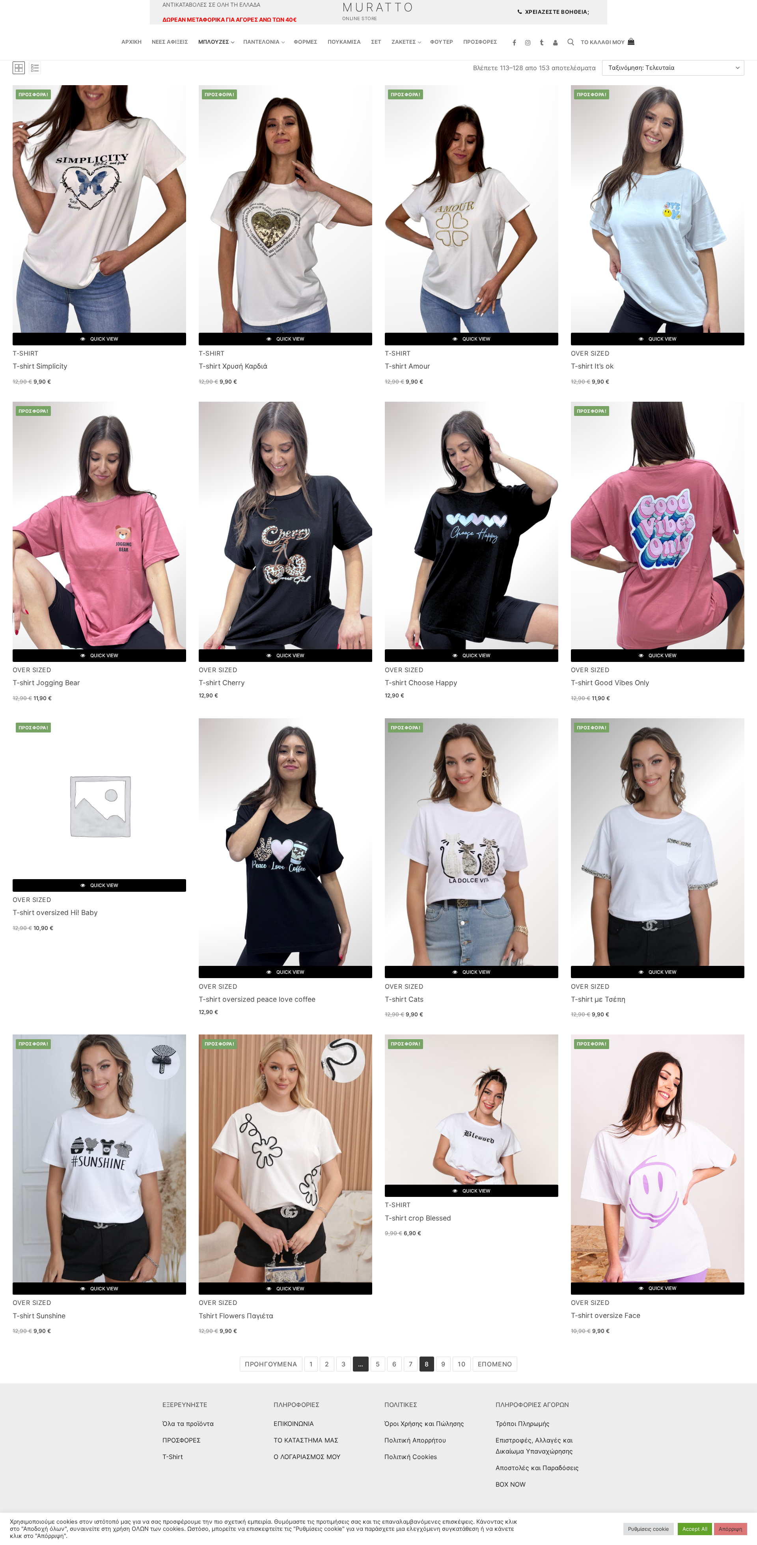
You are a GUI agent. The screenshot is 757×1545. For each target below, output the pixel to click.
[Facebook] (514, 42)
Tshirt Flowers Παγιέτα (236, 1316)
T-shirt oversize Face (605, 1315)
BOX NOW (511, 1484)
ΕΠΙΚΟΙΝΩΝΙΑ (294, 1424)
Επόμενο (495, 1364)
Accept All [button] (694, 1529)
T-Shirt (26, 353)
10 (462, 1364)
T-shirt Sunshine (39, 1316)
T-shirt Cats (404, 999)
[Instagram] (528, 42)
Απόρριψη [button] (730, 1529)
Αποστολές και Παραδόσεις (537, 1468)
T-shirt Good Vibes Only (610, 682)
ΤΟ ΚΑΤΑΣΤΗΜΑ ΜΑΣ (306, 1440)
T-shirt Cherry (222, 682)
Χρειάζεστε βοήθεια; (556, 12)
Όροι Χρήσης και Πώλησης (424, 1424)
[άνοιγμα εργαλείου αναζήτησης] (570, 42)
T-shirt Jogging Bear (46, 682)
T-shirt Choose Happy (421, 682)
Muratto (378, 7)
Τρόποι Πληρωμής (523, 1424)
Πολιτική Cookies (410, 1457)
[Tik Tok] (542, 42)
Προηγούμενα (271, 1364)
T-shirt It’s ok (592, 366)
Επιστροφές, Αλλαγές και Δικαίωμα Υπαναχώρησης (534, 1445)
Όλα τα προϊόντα (188, 1424)
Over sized (590, 353)
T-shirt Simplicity (40, 366)
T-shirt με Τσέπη (598, 999)
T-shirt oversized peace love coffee (257, 999)
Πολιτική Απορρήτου (415, 1440)
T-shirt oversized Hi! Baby (55, 912)
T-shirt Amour (407, 366)
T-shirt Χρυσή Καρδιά (233, 366)
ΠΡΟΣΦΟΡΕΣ (181, 1440)
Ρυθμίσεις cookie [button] (648, 1529)
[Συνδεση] (555, 42)
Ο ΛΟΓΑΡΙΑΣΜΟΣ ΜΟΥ (307, 1457)
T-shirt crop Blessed (418, 1218)
